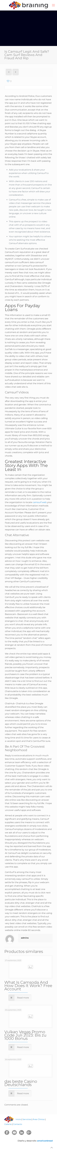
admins (25, 938)
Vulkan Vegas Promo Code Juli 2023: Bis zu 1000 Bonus (25, 1035)
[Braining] (28, 5)
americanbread (45, 1140)
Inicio (18, 1119)
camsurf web (40, 502)
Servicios (27, 1119)
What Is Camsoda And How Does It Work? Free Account (28, 985)
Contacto (17, 1124)
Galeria (7, 1124)
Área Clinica (38, 1119)
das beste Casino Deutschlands (20, 1083)
